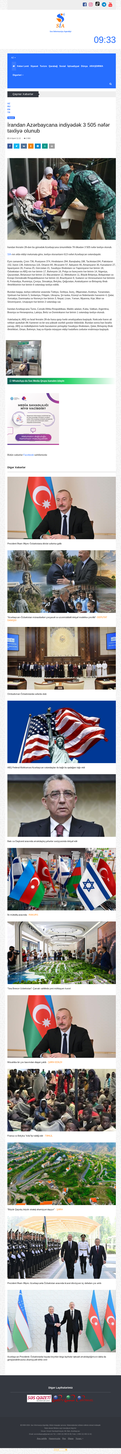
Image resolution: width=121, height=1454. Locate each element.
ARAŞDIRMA (96, 66)
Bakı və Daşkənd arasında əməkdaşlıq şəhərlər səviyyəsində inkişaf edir (42, 841)
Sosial (62, 66)
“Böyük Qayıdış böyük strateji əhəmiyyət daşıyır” (35, 1209)
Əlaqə (70, 1438)
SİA (9, 254)
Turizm (43, 66)
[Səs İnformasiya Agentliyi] (60, 21)
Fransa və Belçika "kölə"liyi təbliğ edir (30, 1135)
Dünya (84, 66)
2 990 (28, 138)
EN (8, 109)
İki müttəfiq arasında (22, 914)
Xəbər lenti (23, 66)
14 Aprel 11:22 (15, 138)
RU (8, 106)
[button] (111, 83)
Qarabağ (53, 66)
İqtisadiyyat (73, 66)
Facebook (28, 455)
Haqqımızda (54, 1438)
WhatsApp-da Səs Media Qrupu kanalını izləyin (38, 381)
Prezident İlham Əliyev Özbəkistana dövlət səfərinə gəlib (34, 543)
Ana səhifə (42, 1438)
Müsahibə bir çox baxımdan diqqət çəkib (34, 1062)
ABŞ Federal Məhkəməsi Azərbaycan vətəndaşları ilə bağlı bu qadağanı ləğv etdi (46, 767)
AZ (12, 57)
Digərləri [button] (17, 75)
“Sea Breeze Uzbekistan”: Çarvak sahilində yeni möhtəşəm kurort (39, 988)
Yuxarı (79, 1438)
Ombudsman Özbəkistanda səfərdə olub (26, 694)
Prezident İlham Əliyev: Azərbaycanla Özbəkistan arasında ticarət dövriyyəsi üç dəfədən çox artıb (54, 1283)
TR (8, 112)
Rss (64, 1438)
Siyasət (34, 66)
